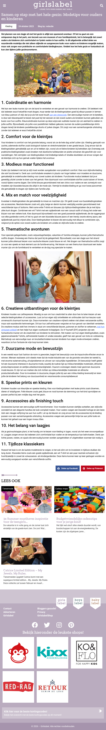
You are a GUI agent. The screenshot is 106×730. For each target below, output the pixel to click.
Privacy (41, 612)
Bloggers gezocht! (46, 608)
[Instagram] (59, 625)
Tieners (5, 540)
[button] (68, 468)
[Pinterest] (71, 625)
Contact (7, 608)
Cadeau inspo (61, 488)
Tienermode (7, 488)
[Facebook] (35, 625)
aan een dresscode (58, 115)
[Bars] (4, 5)
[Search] (102, 5)
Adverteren (9, 612)
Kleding (8, 26)
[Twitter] (47, 625)
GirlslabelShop (45, 615)
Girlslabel (8, 615)
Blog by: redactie (46, 26)
